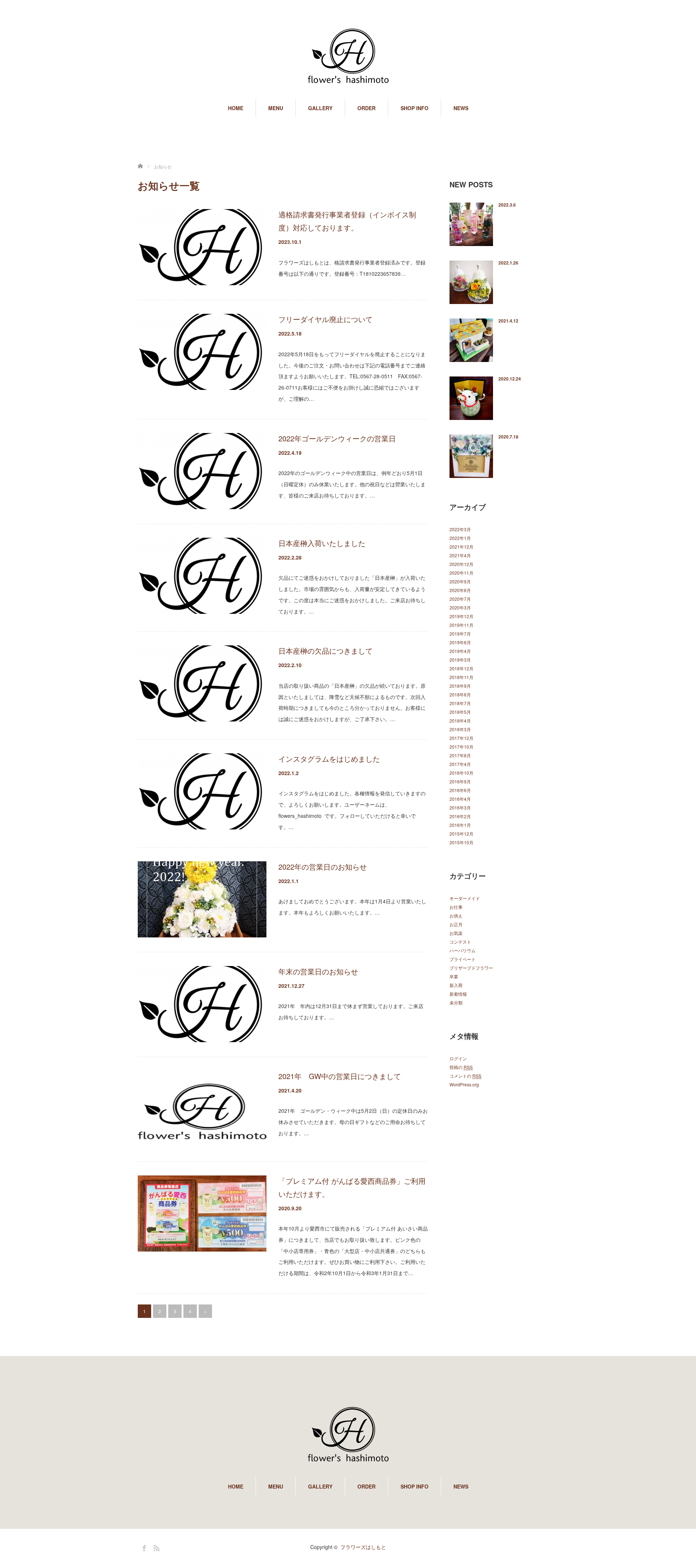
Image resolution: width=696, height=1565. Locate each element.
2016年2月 (460, 816)
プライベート (463, 959)
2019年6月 (460, 642)
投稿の (461, 1067)
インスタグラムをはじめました (329, 758)
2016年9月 (460, 781)
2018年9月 (460, 686)
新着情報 (458, 994)
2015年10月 (461, 842)
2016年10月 (461, 773)
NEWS (460, 108)
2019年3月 (460, 660)
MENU (275, 108)
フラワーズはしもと (363, 1547)
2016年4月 (460, 799)
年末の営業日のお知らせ (318, 971)
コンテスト (460, 941)
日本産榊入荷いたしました (321, 543)
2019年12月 (461, 616)
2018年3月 (460, 729)
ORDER (366, 108)
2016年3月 (460, 807)
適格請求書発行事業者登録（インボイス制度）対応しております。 (347, 221)
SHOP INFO (414, 108)
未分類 (456, 1002)
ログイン (458, 1058)
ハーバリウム (463, 950)
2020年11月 (461, 573)
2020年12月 (461, 564)
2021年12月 (461, 547)
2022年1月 (460, 538)
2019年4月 (460, 651)
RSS (155, 1546)
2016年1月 (460, 825)
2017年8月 (460, 755)
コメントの (465, 1076)
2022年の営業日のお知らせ (322, 866)
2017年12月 (461, 738)
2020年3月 (460, 607)
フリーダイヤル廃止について (325, 319)
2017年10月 (461, 747)
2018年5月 (460, 712)
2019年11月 (461, 625)
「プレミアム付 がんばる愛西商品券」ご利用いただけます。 (352, 1187)
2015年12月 (461, 834)
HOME (235, 108)
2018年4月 (460, 720)
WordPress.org (464, 1084)
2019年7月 (460, 633)
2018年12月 (461, 668)
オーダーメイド (465, 898)
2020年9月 (460, 581)
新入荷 (456, 985)
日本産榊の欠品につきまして (325, 650)
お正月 (456, 924)
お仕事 (456, 907)
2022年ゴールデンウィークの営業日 (337, 438)
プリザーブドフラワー (471, 968)
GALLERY (320, 108)
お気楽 (456, 933)
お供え (456, 915)
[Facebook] (143, 1546)
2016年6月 (460, 790)
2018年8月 (460, 694)
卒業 (454, 976)
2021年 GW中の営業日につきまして (339, 1076)
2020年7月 (460, 599)
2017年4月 (460, 764)
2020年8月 (460, 590)
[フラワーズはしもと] (348, 54)
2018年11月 (461, 677)
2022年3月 (460, 529)
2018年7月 (460, 703)
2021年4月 (460, 555)
